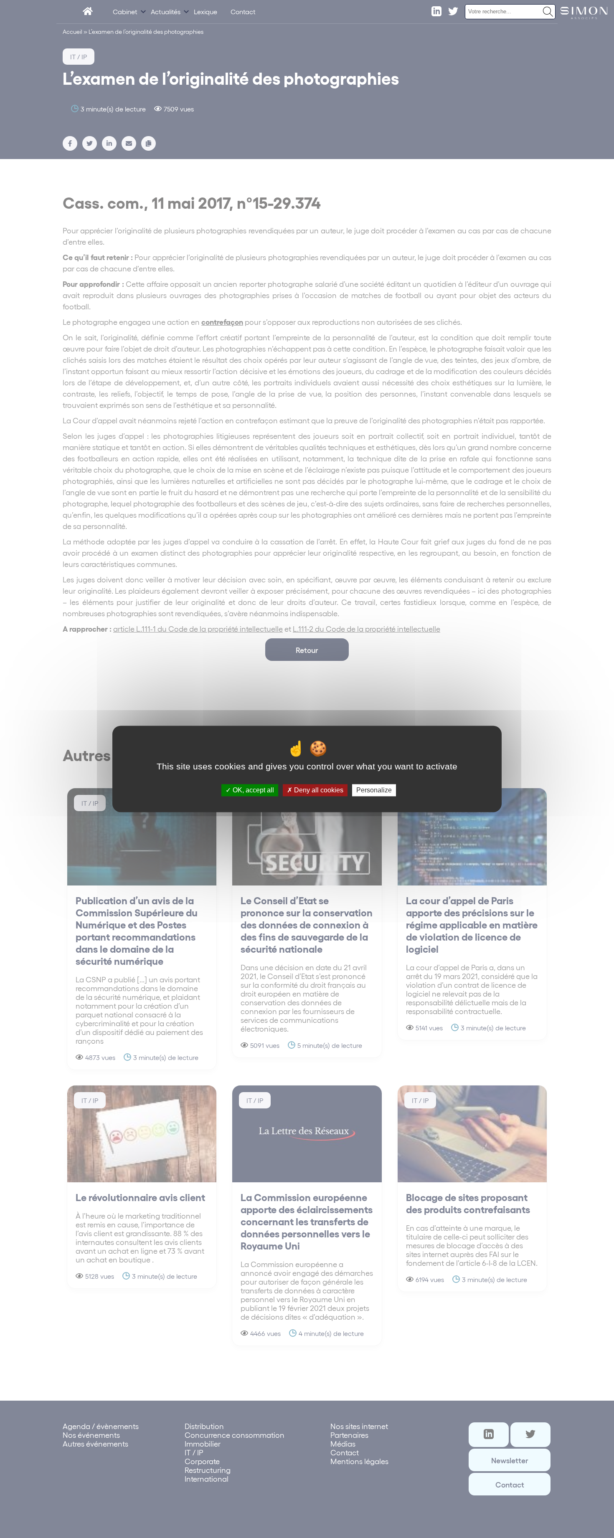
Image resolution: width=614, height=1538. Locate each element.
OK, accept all (252, 790)
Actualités (165, 11)
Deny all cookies (317, 790)
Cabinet (125, 11)
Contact (243, 11)
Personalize (374, 790)
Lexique (205, 11)
